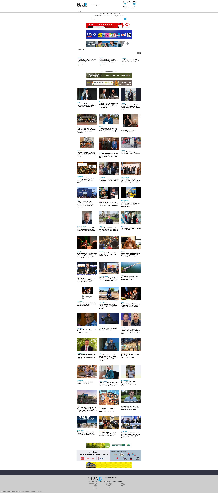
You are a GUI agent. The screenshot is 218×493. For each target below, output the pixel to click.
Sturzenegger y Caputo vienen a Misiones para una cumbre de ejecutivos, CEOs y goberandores (86, 433)
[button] (140, 53)
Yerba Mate (95, 488)
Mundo (96, 486)
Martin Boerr (111, 477)
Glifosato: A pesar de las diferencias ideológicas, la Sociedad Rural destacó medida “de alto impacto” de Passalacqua (108, 105)
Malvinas (109, 485)
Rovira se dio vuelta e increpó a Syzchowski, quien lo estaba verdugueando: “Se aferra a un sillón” (85, 180)
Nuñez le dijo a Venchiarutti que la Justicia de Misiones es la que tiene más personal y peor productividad (108, 204)
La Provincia (123, 484)
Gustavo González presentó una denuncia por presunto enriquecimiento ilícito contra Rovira (129, 383)
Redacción (82, 65)
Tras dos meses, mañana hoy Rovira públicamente (85, 382)
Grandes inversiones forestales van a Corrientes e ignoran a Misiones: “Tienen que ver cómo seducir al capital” (130, 306)
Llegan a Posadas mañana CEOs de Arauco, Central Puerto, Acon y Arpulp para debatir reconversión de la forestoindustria (87, 409)
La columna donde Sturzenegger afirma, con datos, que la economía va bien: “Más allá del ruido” (86, 105)
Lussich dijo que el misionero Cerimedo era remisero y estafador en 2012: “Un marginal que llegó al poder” (130, 331)
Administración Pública (93, 483)
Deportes (122, 483)
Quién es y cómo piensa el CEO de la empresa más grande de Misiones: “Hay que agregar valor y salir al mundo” (86, 356)
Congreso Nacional (109, 483)
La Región (95, 485)
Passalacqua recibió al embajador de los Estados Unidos (131, 228)
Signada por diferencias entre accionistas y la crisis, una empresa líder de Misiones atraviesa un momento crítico (130, 204)
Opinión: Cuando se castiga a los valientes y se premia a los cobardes (130, 152)
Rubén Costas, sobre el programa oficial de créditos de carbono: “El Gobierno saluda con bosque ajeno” (108, 130)
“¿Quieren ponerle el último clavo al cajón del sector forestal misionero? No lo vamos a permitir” (86, 304)
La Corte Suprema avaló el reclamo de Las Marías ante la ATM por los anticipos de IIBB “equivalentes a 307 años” (108, 155)
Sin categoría (95, 487)
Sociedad (109, 487)
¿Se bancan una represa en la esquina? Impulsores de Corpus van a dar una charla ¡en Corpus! (108, 410)
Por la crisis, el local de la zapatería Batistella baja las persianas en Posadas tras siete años (130, 356)
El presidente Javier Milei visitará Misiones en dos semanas (108, 329)
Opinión (109, 486)
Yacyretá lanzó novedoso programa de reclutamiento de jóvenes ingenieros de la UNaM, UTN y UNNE (130, 278)
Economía (95, 484)
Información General (109, 484)
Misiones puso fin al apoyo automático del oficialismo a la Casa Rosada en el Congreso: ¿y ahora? (131, 180)
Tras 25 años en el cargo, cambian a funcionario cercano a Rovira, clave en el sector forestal (87, 331)
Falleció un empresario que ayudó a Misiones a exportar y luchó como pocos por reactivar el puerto (108, 384)
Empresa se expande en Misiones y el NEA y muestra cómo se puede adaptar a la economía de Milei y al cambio (86, 154)
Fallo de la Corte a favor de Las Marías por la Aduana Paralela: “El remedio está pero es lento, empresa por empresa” (130, 107)
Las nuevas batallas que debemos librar (109, 60)
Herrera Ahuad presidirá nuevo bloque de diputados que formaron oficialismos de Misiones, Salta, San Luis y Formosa (108, 230)
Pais (121, 486)
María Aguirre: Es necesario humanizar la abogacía (128, 131)
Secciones (79, 11)
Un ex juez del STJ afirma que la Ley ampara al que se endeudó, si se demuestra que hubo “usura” (130, 254)
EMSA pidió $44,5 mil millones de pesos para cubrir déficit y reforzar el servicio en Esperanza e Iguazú (108, 279)
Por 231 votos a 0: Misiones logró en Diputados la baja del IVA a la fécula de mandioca (108, 180)
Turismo (122, 487)
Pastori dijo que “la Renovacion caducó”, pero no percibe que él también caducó (107, 254)
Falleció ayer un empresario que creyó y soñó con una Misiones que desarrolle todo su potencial (130, 408)
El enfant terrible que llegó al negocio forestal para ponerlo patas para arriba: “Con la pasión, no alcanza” (108, 306)
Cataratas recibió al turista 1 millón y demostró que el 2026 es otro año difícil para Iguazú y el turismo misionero (86, 130)
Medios (122, 485)
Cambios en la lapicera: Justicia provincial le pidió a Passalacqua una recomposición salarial (108, 434)
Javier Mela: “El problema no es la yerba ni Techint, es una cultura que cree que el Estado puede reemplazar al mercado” (87, 60)
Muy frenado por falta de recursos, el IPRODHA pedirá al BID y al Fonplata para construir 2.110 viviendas (86, 280)
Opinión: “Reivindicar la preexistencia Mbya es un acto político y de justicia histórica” (130, 61)
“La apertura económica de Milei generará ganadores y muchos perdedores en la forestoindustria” (86, 229)
